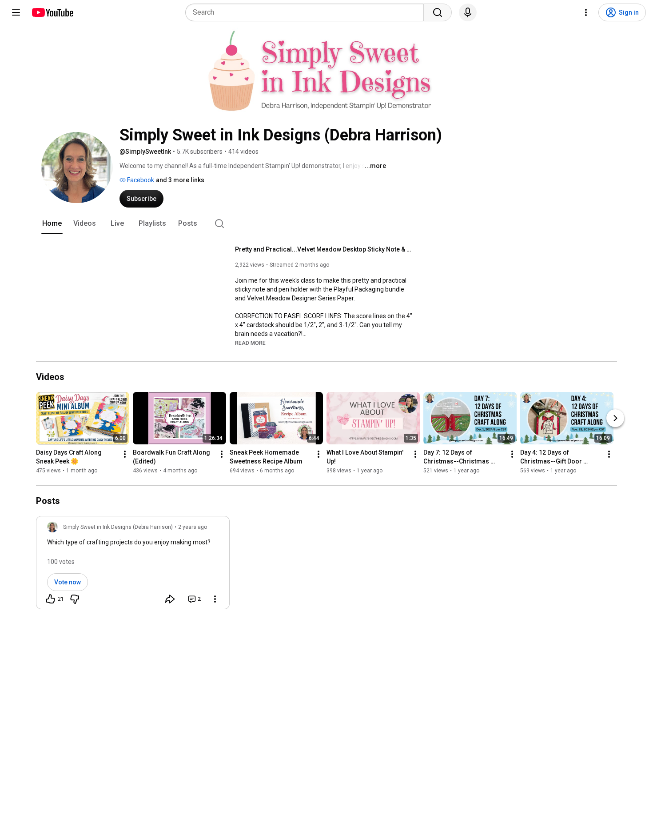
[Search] (437, 12)
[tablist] (326, 223)
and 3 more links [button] (180, 180)
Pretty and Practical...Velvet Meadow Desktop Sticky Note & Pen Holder (324, 249)
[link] (133, 565)
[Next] (615, 418)
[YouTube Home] (52, 12)
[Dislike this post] (75, 599)
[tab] (52, 223)
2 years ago (192, 527)
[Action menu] (215, 599)
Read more (250, 343)
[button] (250, 342)
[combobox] (307, 12)
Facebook (140, 180)
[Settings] (586, 12)
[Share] (170, 599)
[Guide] (16, 12)
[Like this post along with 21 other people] (51, 599)
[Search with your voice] (468, 12)
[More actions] (125, 454)
